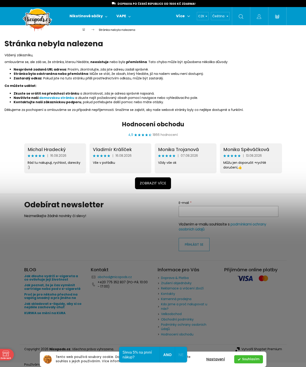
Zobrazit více (153, 183)
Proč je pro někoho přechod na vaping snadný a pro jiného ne (50, 296)
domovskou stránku (56, 97)
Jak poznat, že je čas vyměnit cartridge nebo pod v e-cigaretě (52, 287)
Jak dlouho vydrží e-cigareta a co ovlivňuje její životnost (51, 277)
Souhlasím (250, 359)
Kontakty (168, 293)
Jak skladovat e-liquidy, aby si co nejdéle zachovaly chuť (53, 305)
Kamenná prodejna (176, 299)
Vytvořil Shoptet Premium (261, 349)
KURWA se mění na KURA (44, 313)
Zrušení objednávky (176, 283)
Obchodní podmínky (177, 319)
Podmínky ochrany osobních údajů (183, 326)
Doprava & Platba (175, 278)
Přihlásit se (194, 244)
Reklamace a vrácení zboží (182, 288)
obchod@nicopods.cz (115, 277)
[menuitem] (88, 16)
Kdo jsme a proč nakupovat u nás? (184, 306)
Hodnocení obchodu (153, 124)
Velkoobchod (171, 314)
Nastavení (215, 359)
